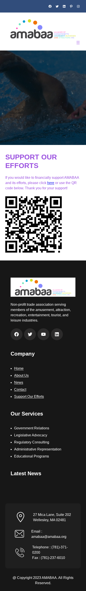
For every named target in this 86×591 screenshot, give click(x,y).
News (18, 382)
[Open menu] (78, 42)
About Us (21, 375)
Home (19, 368)
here (50, 183)
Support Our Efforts (29, 396)
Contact (20, 389)
